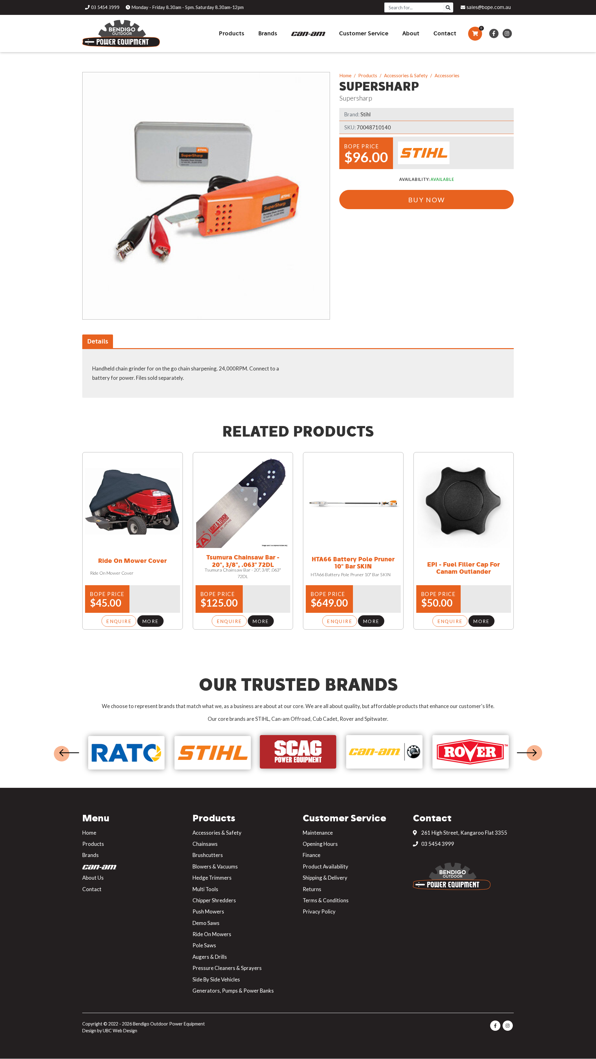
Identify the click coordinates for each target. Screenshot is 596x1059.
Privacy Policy (319, 911)
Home (345, 75)
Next (527, 752)
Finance (311, 855)
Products (367, 75)
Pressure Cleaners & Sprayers (227, 968)
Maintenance (318, 832)
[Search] (448, 7)
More (150, 621)
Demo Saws (205, 923)
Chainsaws (205, 844)
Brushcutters (207, 855)
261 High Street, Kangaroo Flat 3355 (463, 832)
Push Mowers (208, 911)
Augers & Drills (209, 957)
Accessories (447, 75)
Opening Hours (320, 844)
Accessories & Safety (406, 75)
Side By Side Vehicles (216, 979)
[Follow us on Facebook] (493, 33)
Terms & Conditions (326, 900)
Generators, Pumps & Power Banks (233, 990)
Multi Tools (205, 889)
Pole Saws (204, 945)
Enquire (119, 621)
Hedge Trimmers (212, 877)
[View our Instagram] (507, 33)
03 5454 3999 (437, 844)
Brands (90, 855)
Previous (69, 752)
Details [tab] (97, 341)
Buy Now (426, 200)
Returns (312, 889)
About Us (93, 877)
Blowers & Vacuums (215, 866)
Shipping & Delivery (325, 877)
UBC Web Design (120, 1030)
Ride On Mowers (211, 934)
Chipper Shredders (214, 900)
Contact (92, 889)
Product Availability (325, 866)
